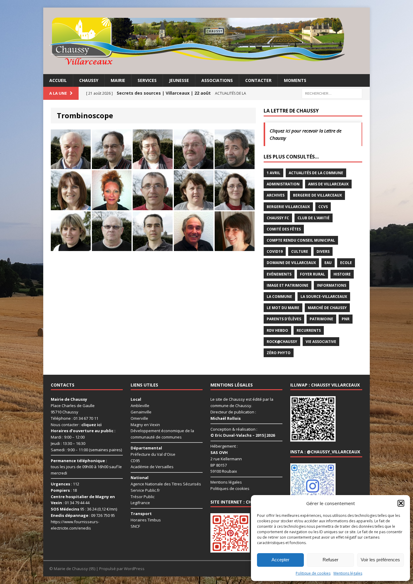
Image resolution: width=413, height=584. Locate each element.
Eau (328, 262)
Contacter (258, 80)
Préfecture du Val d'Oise (153, 454)
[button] (401, 503)
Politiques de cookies (229, 488)
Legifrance (140, 502)
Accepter (280, 559)
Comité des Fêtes (284, 229)
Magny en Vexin (145, 424)
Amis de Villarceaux (328, 184)
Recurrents (309, 330)
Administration (283, 184)
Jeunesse (179, 80)
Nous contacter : (76, 424)
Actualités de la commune (316, 172)
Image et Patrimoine (287, 285)
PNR (346, 318)
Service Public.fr (145, 490)
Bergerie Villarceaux (288, 206)
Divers (323, 251)
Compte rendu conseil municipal (301, 240)
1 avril (273, 172)
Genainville (141, 412)
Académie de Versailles (152, 466)
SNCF (135, 526)
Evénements (279, 274)
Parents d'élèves (284, 318)
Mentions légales (347, 573)
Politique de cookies (313, 573)
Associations (217, 80)
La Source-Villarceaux (324, 296)
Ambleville (140, 405)
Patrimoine (321, 318)
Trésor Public (142, 496)
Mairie (118, 80)
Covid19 (275, 251)
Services (147, 80)
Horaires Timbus (146, 520)
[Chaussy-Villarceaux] (206, 41)
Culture (299, 251)
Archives (276, 195)
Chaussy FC (278, 217)
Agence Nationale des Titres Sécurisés (166, 484)
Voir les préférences (380, 559)
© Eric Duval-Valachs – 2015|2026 (242, 435)
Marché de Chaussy (327, 307)
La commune (279, 296)
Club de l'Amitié (314, 217)
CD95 (135, 460)
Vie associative (321, 341)
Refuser (330, 559)
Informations (331, 285)
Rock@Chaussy (282, 341)
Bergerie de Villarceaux (317, 195)
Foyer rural (312, 274)
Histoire (342, 274)
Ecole (346, 262)
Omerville (139, 418)
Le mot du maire (283, 307)
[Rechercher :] (332, 93)
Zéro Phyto (279, 352)
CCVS (323, 206)
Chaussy (88, 80)
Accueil (58, 80)
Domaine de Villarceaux (291, 262)
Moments (295, 80)
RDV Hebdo (277, 330)
